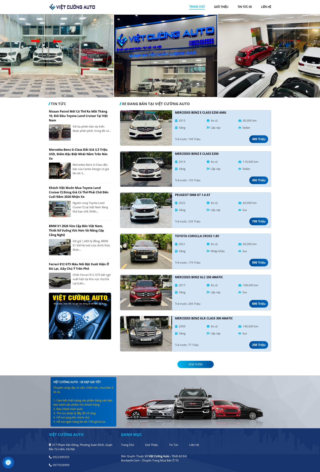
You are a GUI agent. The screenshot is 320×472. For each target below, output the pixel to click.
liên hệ (266, 7)
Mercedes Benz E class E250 (197, 154)
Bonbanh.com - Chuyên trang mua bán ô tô (150, 460)
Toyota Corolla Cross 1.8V (197, 236)
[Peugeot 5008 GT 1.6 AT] (146, 210)
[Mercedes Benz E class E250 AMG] (146, 128)
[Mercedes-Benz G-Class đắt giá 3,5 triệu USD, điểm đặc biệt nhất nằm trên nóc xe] (60, 171)
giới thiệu (221, 7)
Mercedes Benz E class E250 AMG (200, 112)
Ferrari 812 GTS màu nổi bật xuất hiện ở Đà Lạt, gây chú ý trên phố (79, 266)
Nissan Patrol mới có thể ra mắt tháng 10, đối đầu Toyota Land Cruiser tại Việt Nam (78, 115)
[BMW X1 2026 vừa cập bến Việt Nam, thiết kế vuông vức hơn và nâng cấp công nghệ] (60, 247)
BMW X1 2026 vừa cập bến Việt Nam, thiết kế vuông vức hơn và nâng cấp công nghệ (76, 230)
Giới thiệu (151, 445)
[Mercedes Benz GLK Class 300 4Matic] (146, 333)
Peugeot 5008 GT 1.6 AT (192, 195)
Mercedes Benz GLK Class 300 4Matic (204, 318)
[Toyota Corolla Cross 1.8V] (146, 251)
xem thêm (196, 364)
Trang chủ (127, 445)
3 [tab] (164, 94)
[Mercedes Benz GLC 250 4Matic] (146, 292)
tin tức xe (245, 7)
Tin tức (173, 445)
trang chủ (197, 6)
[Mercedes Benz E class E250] (146, 169)
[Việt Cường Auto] (72, 7)
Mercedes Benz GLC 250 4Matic (199, 277)
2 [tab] (160, 94)
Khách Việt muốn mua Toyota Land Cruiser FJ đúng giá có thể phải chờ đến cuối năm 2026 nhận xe (79, 192)
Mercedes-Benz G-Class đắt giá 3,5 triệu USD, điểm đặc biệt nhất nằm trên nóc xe (78, 154)
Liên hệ (194, 445)
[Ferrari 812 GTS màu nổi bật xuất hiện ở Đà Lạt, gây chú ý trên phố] (60, 281)
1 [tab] (156, 94)
